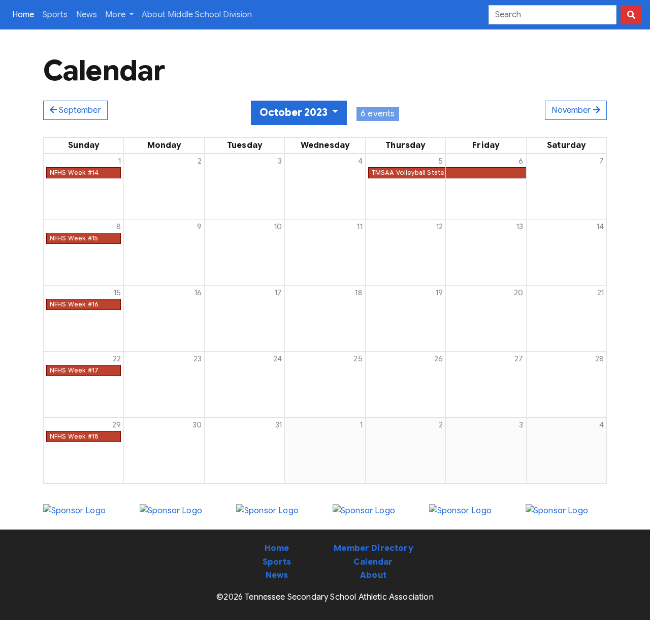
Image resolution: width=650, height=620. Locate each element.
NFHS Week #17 (74, 370)
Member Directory (373, 548)
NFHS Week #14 (74, 172)
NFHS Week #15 (74, 238)
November (572, 110)
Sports (55, 15)
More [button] (116, 15)
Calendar (373, 562)
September (79, 110)
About (373, 575)
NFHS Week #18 (74, 436)
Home (25, 14)
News (87, 15)
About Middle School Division (197, 15)
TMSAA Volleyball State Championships (433, 172)
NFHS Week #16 (74, 304)
